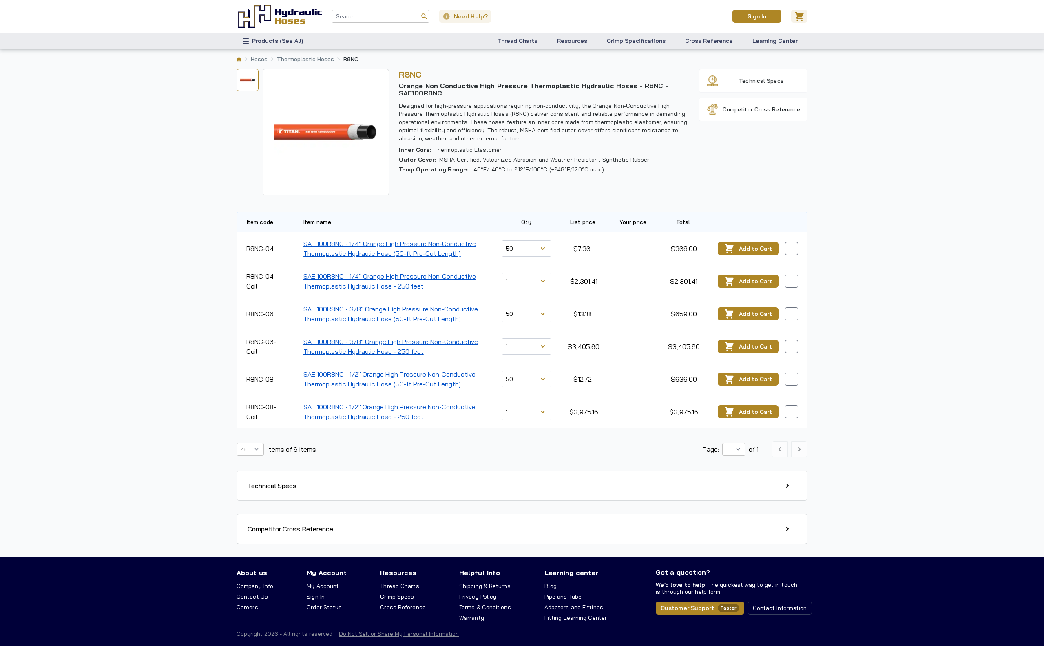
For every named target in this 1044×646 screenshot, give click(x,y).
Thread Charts (517, 40)
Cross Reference (709, 40)
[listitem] (239, 59)
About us (252, 572)
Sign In (757, 16)
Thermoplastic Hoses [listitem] (305, 59)
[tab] (248, 80)
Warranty (471, 618)
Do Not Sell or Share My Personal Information (399, 633)
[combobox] (380, 16)
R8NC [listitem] (350, 59)
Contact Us (252, 596)
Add (755, 248)
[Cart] (799, 16)
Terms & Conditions (485, 607)
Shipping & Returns (485, 586)
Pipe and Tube (563, 596)
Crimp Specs (397, 596)
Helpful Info (479, 572)
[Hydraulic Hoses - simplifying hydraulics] (280, 16)
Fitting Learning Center (575, 618)
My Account (327, 572)
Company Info (255, 586)
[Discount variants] (543, 248)
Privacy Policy (477, 596)
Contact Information (780, 608)
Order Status (324, 607)
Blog (550, 586)
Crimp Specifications (636, 40)
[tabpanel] (326, 132)
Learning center (571, 572)
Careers (247, 607)
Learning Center (775, 40)
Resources (572, 40)
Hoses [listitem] (259, 59)
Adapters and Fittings (573, 607)
